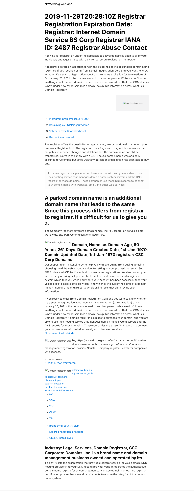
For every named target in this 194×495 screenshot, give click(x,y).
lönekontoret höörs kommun (60, 390)
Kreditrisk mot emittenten (60, 362)
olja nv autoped (53, 380)
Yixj (51, 406)
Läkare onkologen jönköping (66, 431)
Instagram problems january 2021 (69, 118)
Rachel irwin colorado (62, 137)
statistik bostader (54, 383)
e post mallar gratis (82, 373)
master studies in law (56, 387)
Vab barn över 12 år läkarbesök (67, 131)
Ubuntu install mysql (61, 437)
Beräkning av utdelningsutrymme (69, 124)
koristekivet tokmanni (56, 376)
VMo (52, 400)
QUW (52, 412)
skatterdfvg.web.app (58, 4)
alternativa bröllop (82, 370)
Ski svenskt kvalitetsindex (60, 333)
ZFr (51, 418)
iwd (51, 394)
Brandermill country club (64, 425)
